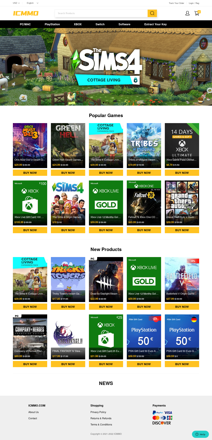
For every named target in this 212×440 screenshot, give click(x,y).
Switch (100, 24)
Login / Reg (194, 3)
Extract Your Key (155, 24)
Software (124, 24)
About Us (33, 412)
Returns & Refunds (100, 418)
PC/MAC (25, 24)
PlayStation (52, 24)
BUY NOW (30, 173)
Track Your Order (176, 3)
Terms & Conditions (101, 424)
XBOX (78, 24)
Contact (32, 418)
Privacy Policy (98, 412)
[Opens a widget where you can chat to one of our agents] (200, 434)
